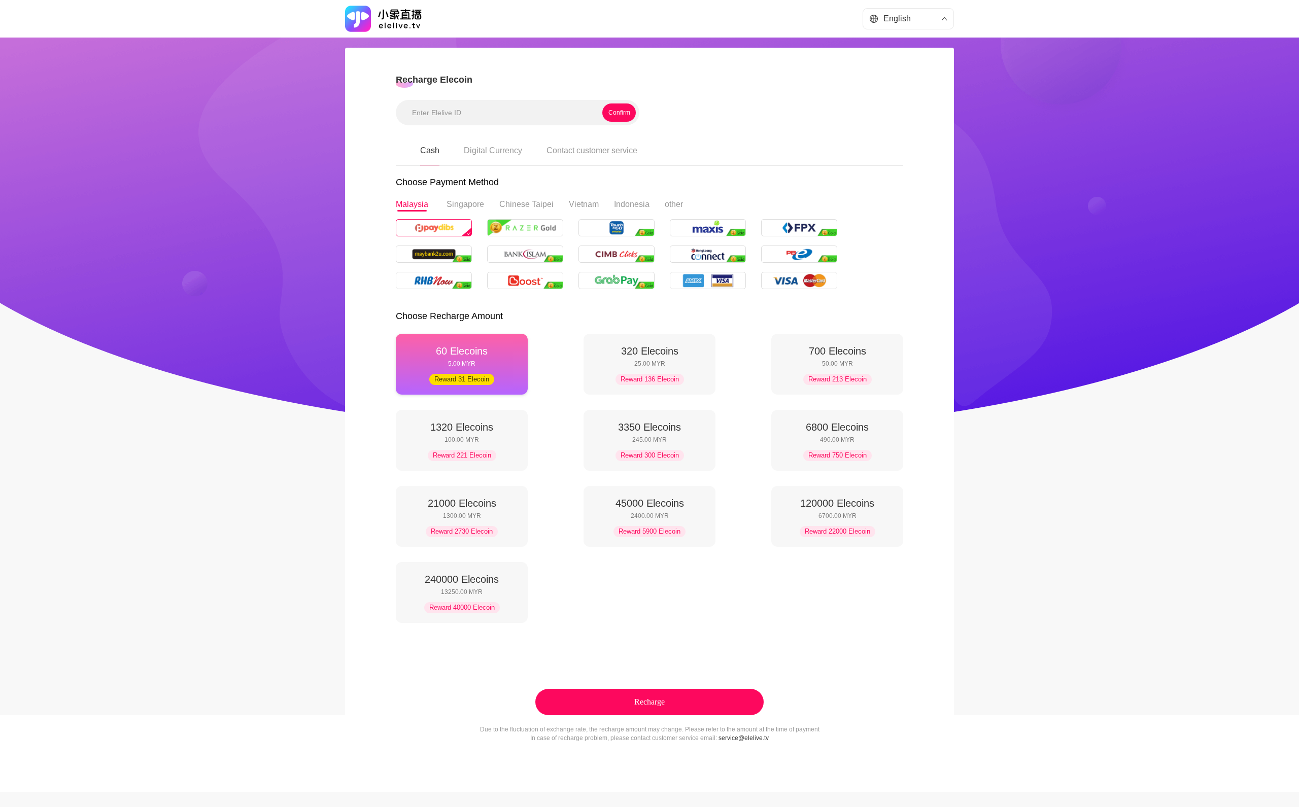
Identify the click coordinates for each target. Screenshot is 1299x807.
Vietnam (584, 204)
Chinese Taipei (526, 204)
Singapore (465, 204)
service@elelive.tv (744, 738)
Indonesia (632, 204)
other (674, 204)
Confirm (619, 112)
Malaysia (412, 204)
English (897, 18)
